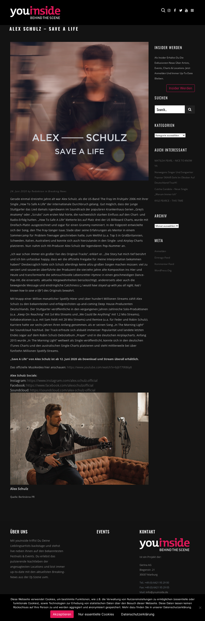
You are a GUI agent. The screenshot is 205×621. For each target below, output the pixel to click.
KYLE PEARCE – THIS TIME (169, 200)
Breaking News (57, 191)
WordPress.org (163, 270)
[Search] (190, 109)
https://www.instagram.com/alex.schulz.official (62, 380)
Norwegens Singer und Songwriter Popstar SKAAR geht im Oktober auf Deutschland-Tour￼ (175, 177)
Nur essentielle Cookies (96, 614)
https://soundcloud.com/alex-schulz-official (62, 390)
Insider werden (180, 88)
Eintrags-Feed (162, 257)
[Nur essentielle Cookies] (200, 608)
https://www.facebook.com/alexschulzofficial (59, 385)
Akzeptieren (62, 614)
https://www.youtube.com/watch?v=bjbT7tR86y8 (99, 367)
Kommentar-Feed (164, 264)
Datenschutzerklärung (137, 614)
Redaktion (38, 191)
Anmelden (160, 251)
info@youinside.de (157, 592)
